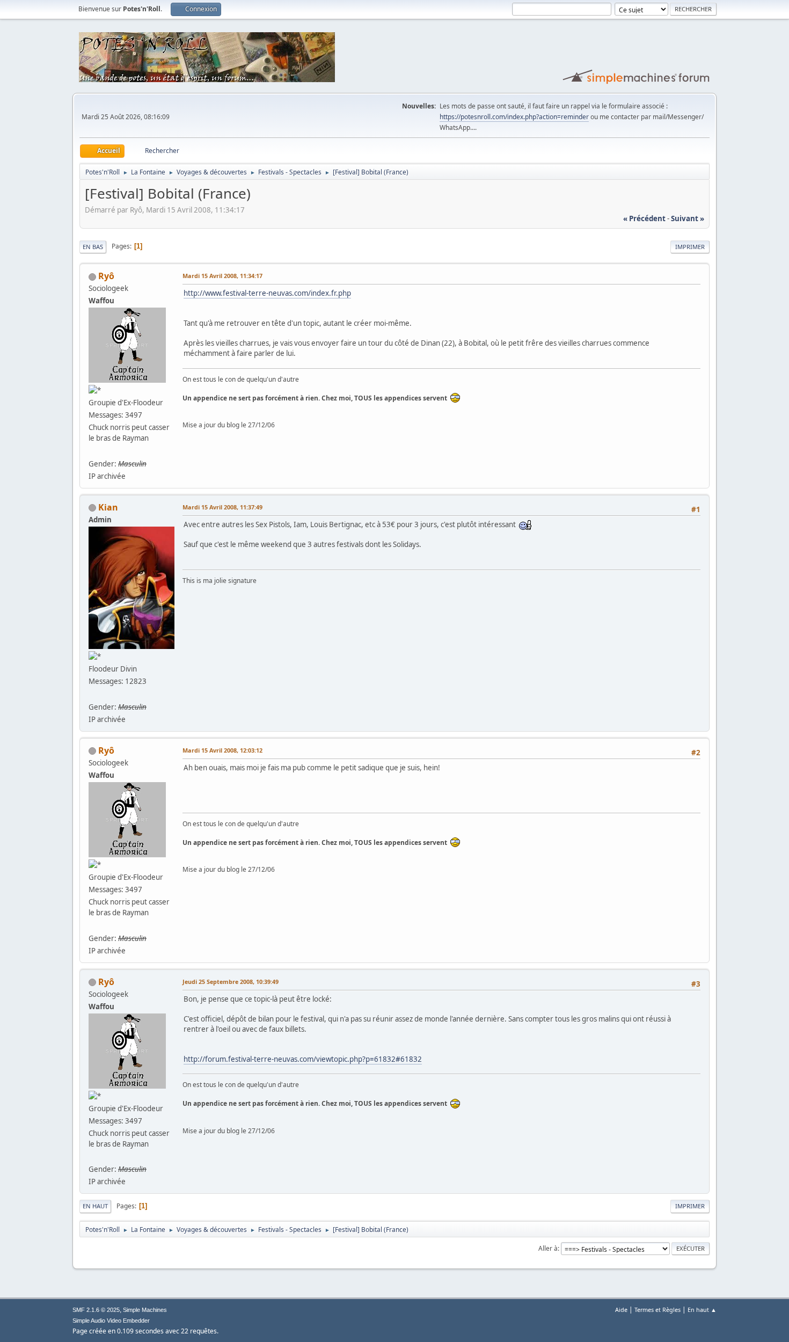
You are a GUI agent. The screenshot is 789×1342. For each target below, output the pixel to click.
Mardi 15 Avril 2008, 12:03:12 (222, 750)
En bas (93, 247)
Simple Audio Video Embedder (111, 1320)
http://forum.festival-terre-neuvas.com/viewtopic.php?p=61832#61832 (303, 1059)
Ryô (106, 276)
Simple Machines (145, 1310)
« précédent (644, 218)
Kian (108, 507)
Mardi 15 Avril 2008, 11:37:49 (222, 507)
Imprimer (690, 247)
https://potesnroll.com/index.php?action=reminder (514, 116)
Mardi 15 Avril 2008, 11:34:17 (222, 276)
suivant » (687, 218)
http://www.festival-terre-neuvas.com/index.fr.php (267, 293)
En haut (95, 1206)
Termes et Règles (657, 1309)
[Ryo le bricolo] (93, 450)
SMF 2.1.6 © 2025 (96, 1310)
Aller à (548, 1248)
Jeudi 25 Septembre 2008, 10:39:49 (230, 982)
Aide (621, 1309)
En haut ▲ (702, 1309)
